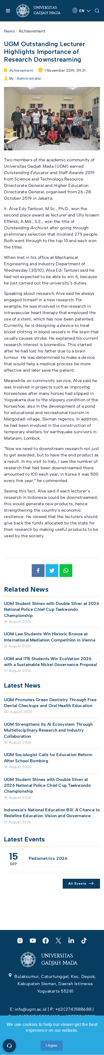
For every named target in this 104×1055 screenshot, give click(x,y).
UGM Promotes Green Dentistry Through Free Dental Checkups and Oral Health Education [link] (50, 702)
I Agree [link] (51, 1046)
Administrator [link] (29, 78)
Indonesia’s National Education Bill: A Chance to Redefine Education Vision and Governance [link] (52, 812)
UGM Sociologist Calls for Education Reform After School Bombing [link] (48, 757)
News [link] (9, 31)
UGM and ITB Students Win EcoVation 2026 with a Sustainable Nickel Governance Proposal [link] (50, 661)
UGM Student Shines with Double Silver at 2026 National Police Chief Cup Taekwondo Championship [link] (51, 609)
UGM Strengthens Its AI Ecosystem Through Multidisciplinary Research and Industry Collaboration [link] (48, 730)
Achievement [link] (32, 31)
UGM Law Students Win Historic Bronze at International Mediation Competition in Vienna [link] (49, 636)
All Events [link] (77, 883)
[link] (42, 11)
